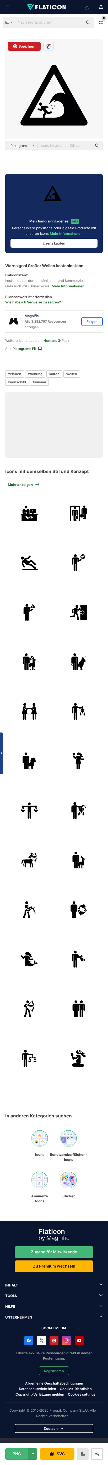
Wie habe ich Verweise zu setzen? (33, 302)
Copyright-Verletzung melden (39, 1394)
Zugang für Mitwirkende (54, 1251)
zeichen (14, 374)
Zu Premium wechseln (54, 1266)
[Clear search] (76, 22)
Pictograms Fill (24, 349)
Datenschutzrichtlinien (37, 1389)
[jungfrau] (79, 761)
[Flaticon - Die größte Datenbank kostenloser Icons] (47, 7)
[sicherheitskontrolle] (79, 513)
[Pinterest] (54, 1340)
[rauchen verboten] (79, 563)
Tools (11, 1296)
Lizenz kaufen (54, 243)
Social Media (54, 1328)
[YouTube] (79, 1340)
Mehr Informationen (66, 233)
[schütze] (29, 860)
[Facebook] (28, 1340)
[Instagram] (66, 1340)
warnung (35, 374)
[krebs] (79, 711)
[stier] (79, 662)
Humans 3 (52, 340)
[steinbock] (79, 860)
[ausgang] (79, 612)
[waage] (29, 811)
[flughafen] (29, 513)
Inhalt (11, 1285)
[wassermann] (29, 910)
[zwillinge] (29, 711)
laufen (54, 374)
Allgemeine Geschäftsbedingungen (54, 1383)
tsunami (39, 382)
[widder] (29, 662)
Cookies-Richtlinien (76, 1389)
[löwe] (29, 761)
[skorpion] (79, 811)
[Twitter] (41, 1340)
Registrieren (54, 1371)
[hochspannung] (29, 612)
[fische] (79, 910)
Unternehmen (18, 1317)
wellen (71, 374)
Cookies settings (81, 1394)
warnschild (17, 382)
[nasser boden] (29, 563)
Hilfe (10, 1306)
